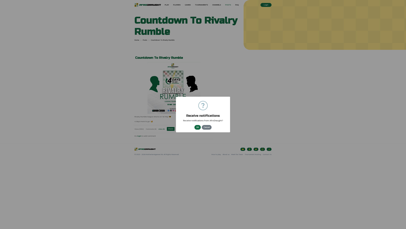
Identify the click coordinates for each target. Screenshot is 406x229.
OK (197, 127)
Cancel (207, 127)
